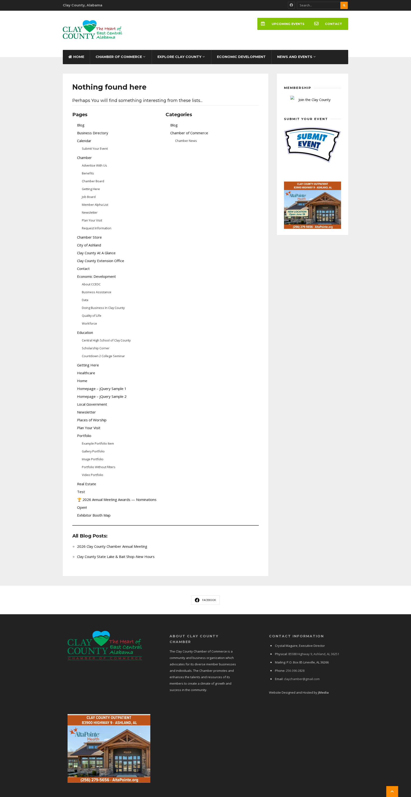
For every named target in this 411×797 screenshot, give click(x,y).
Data (85, 300)
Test (81, 491)
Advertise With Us (94, 165)
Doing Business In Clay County (103, 308)
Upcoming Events (288, 24)
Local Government (92, 404)
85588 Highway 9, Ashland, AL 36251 (313, 654)
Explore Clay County (179, 57)
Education (85, 332)
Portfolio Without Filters (98, 467)
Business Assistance (96, 292)
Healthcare (86, 372)
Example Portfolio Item (98, 443)
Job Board (89, 197)
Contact (333, 24)
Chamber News (186, 141)
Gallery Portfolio (93, 451)
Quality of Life (91, 315)
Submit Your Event (95, 148)
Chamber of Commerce (119, 57)
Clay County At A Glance (96, 252)
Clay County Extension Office (100, 260)
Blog (80, 125)
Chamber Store (89, 237)
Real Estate (86, 483)
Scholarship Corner (95, 348)
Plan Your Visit (92, 220)
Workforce (89, 323)
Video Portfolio (92, 475)
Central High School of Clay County (106, 340)
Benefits (88, 173)
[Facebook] (291, 5)
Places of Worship (92, 420)
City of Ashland (89, 245)
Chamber (84, 157)
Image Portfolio (92, 459)
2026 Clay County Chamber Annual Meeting (112, 546)
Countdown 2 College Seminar (103, 356)
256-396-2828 (295, 670)
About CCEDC (91, 284)
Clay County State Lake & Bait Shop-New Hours (116, 556)
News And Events (294, 57)
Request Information (96, 228)
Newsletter (90, 212)
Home (78, 57)
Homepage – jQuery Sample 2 (102, 396)
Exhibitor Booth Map (94, 515)
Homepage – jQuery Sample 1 (102, 388)
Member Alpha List (95, 204)
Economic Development (241, 57)
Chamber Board (93, 181)
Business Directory (92, 132)
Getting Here (91, 189)
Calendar (84, 140)
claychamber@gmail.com (302, 679)
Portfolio (84, 435)
